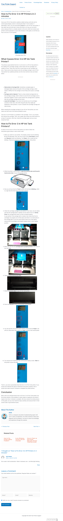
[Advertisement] (20, 82)
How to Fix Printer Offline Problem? (8, 440)
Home (21, 2)
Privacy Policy (54, 2)
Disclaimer (46, 2)
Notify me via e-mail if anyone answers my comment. (16, 500)
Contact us (22, 7)
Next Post (37, 426)
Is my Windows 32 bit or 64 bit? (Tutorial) (20, 440)
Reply (38, 465)
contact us (51, 76)
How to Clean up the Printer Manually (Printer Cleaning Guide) (32, 440)
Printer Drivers (28, 2)
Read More (48, 49)
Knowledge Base (38, 2)
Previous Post (5, 426)
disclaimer (55, 73)
